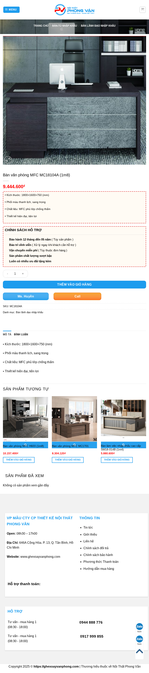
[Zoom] (8, 160)
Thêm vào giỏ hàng (74, 284)
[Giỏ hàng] (142, 10)
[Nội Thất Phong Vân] (74, 9)
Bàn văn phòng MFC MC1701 (70, 446)
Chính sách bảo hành (98, 555)
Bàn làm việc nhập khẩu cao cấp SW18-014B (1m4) (121, 447)
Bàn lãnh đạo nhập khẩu (98, 25)
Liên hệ (88, 541)
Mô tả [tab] (7, 334)
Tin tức (88, 527)
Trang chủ (41, 25)
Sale (139, 631)
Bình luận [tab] (21, 334)
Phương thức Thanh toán (101, 561)
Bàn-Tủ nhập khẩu (64, 25)
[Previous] (3, 433)
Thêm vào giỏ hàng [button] (19, 460)
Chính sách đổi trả (95, 548)
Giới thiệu (90, 534)
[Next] (146, 433)
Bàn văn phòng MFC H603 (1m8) (23, 446)
